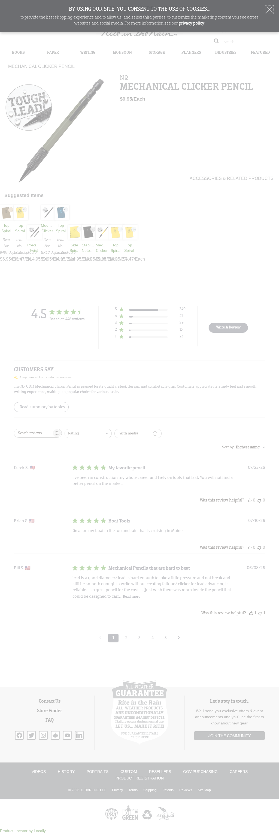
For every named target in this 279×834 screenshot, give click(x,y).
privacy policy (191, 23)
